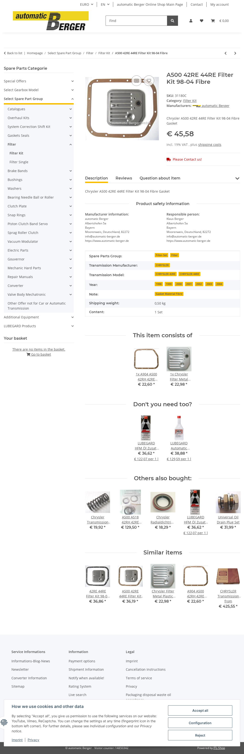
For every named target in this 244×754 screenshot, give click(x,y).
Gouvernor (16, 259)
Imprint (17, 740)
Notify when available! (86, 678)
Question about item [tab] (160, 178)
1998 (159, 284)
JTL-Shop (219, 748)
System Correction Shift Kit (29, 126)
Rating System (80, 686)
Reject (200, 735)
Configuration (200, 723)
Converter (15, 285)
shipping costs (209, 144)
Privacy (33, 740)
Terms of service (139, 678)
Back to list (14, 53)
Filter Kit (190, 100)
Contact (197, 4)
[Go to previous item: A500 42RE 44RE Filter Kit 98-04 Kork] (225, 53)
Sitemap (18, 686)
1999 (169, 284)
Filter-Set (161, 255)
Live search (77, 694)
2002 (199, 284)
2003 (209, 284)
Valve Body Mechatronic (27, 294)
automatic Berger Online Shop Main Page (150, 4)
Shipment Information (86, 669)
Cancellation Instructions (146, 669)
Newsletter (20, 669)
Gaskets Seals (18, 135)
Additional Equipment (21, 317)
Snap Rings (16, 215)
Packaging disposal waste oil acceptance (148, 697)
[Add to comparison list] (136, 80)
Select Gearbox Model (21, 90)
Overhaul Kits (18, 118)
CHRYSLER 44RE (189, 274)
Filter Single (19, 162)
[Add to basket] (89, 69)
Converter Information (29, 678)
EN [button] (103, 4)
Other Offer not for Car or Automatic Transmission (37, 306)
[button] (191, 20)
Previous (93, 589)
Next (232, 589)
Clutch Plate (17, 206)
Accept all (200, 710)
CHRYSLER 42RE (165, 274)
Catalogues (16, 109)
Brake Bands (18, 171)
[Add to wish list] (149, 80)
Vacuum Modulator (23, 241)
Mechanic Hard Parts (24, 268)
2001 (189, 284)
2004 (219, 284)
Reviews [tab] (124, 178)
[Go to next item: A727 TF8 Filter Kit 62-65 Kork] (235, 53)
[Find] (172, 21)
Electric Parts (18, 250)
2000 (179, 284)
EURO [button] (84, 4)
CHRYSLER (162, 265)
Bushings (15, 179)
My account (219, 4)
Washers (14, 188)
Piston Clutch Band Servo (28, 223)
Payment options (82, 661)
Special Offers (15, 81)
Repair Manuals (20, 276)
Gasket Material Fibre (169, 293)
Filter (174, 255)
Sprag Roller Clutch (23, 232)
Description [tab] (96, 178)
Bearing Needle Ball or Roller (31, 197)
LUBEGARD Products (20, 326)
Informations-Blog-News (30, 661)
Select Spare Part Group (23, 98)
